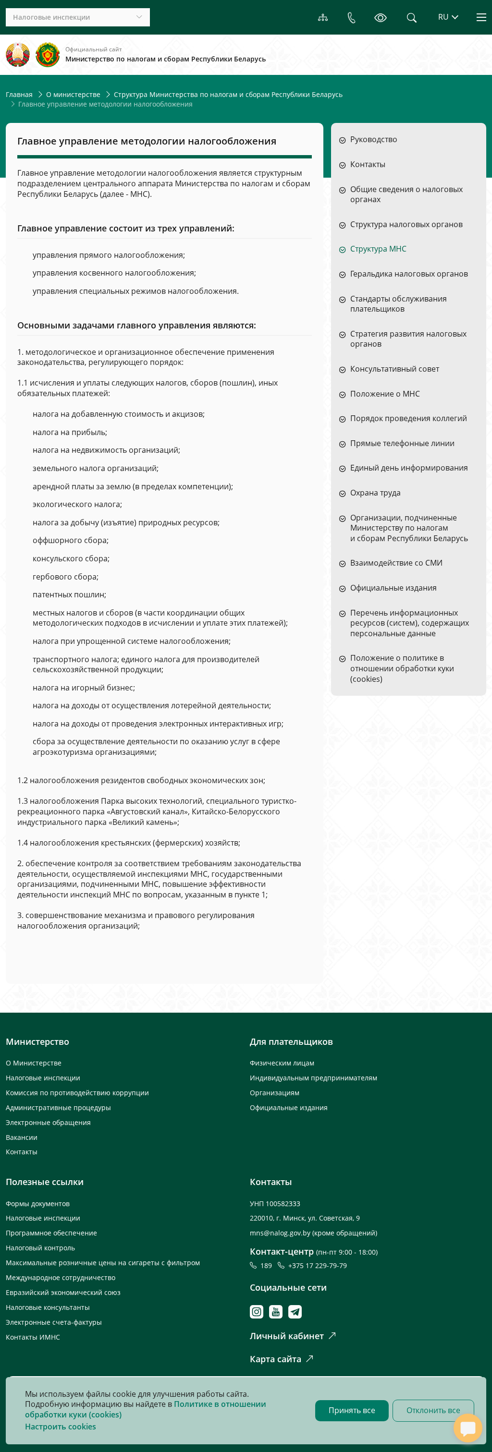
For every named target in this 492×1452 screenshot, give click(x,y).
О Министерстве (34, 1062)
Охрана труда (375, 493)
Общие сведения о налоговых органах (406, 194)
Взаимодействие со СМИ (396, 563)
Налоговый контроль (40, 1247)
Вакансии (21, 1137)
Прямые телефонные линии (402, 443)
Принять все (352, 1410)
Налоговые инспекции (43, 1077)
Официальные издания (393, 588)
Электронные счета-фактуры (54, 1322)
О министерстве (73, 94)
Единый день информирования (409, 468)
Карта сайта (275, 1359)
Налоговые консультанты (48, 1307)
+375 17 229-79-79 (317, 1265)
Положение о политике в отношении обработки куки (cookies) (402, 668)
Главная (19, 94)
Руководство (373, 139)
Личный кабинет (287, 1336)
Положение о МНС (385, 394)
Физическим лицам (282, 1062)
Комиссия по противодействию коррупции (77, 1092)
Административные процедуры (58, 1107)
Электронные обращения (48, 1122)
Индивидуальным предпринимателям (313, 1077)
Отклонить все (433, 1410)
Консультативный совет (394, 369)
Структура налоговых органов (406, 224)
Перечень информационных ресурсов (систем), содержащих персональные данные (409, 623)
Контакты (367, 164)
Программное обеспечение (51, 1232)
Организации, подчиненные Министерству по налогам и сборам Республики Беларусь (409, 528)
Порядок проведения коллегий (408, 418)
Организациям (274, 1092)
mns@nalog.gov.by (281, 1232)
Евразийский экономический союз (63, 1292)
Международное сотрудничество (60, 1277)
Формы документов (38, 1203)
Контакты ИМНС (33, 1337)
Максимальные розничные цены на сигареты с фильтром (103, 1262)
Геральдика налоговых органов (409, 274)
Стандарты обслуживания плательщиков (398, 304)
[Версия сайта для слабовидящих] (380, 17)
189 (268, 1265)
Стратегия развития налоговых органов (408, 339)
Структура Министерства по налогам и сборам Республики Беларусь (228, 94)
